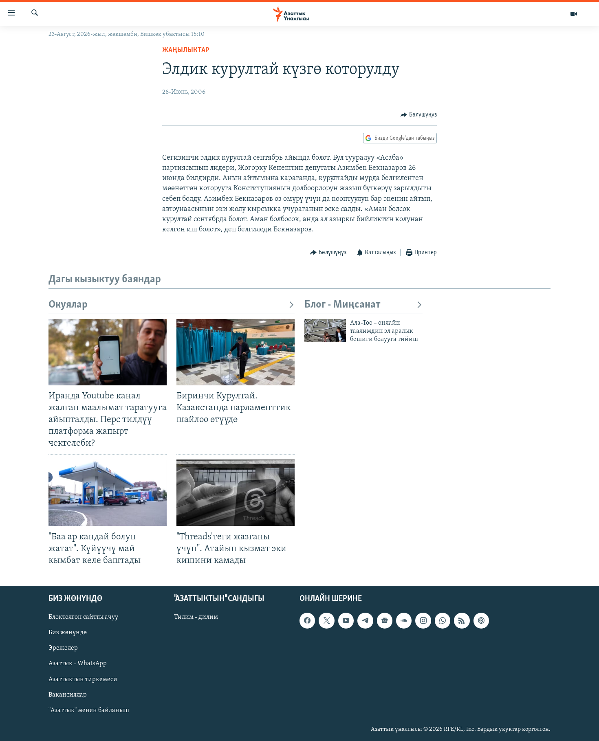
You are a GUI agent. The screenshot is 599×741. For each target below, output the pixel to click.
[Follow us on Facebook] (307, 620)
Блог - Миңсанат (342, 304)
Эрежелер (63, 648)
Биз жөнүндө (67, 632)
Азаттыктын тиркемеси (82, 679)
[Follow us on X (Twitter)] (326, 620)
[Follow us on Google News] (384, 620)
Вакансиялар (67, 695)
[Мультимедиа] (574, 14)
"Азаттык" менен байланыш (88, 710)
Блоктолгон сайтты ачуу (83, 617)
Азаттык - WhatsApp (77, 663)
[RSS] (461, 620)
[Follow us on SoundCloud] (404, 620)
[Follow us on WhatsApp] (442, 620)
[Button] (419, 115)
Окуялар (68, 304)
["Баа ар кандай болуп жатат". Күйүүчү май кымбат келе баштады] (107, 493)
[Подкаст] (481, 620)
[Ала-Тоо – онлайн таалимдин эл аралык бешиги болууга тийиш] (325, 330)
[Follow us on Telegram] (365, 620)
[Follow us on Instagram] (423, 620)
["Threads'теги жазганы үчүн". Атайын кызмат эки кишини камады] (235, 493)
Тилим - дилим (196, 617)
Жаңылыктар (185, 50)
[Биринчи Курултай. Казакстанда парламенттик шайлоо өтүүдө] (235, 352)
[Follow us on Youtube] (346, 620)
